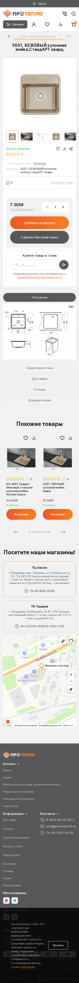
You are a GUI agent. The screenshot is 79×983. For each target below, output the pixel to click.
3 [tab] (33, 532)
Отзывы (8, 871)
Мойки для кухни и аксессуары (38, 36)
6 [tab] (43, 532)
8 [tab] (49, 532)
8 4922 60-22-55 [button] (58, 820)
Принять (58, 945)
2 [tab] (30, 532)
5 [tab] (40, 532)
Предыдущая (16, 532)
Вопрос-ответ (13, 846)
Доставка (9, 820)
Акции (7, 777)
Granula (39, 163)
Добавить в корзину (39, 223)
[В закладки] (25, 438)
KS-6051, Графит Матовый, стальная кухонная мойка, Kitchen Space (19, 489)
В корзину (21, 514)
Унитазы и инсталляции (18, 799)
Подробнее (28, 966)
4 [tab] (36, 532)
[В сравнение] (33, 438)
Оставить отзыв (62, 182)
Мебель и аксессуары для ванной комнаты (32, 784)
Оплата (8, 829)
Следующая (63, 532)
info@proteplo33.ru (61, 826)
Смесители (10, 806)
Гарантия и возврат (16, 837)
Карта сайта (11, 855)
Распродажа (12, 885)
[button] (33, 24)
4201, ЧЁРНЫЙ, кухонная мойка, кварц (54, 487)
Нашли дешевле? (22, 209)
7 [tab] (46, 532)
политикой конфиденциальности (39, 277)
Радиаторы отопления (18, 791)
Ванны (7, 770)
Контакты (9, 864)
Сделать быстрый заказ (39, 237)
